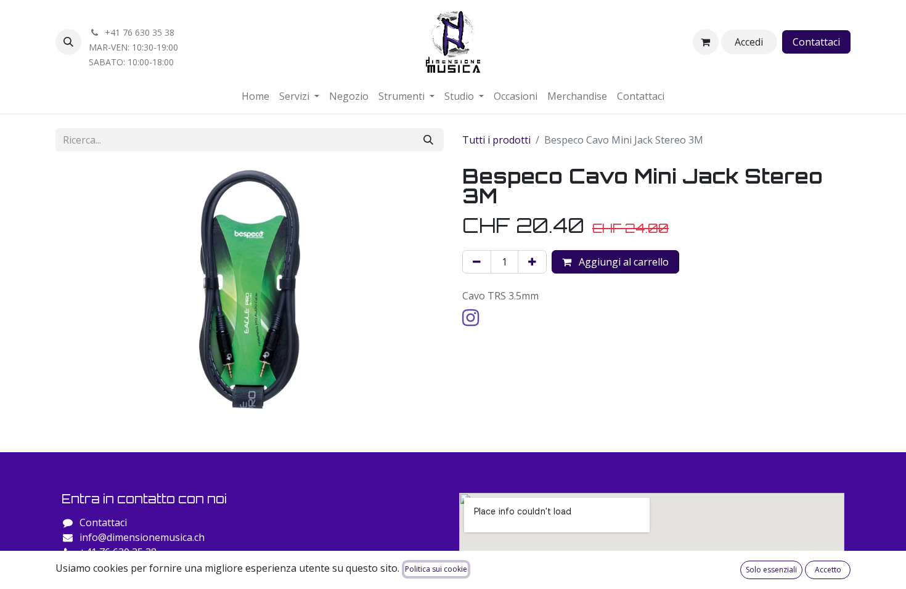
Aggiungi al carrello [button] (622, 262)
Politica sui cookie (436, 569)
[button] (68, 42)
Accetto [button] (828, 569)
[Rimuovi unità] (476, 262)
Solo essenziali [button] (771, 569)
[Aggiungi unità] (532, 262)
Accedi (749, 42)
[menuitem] (255, 96)
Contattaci (816, 42)
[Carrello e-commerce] (706, 42)
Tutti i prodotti (496, 140)
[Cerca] (428, 140)
